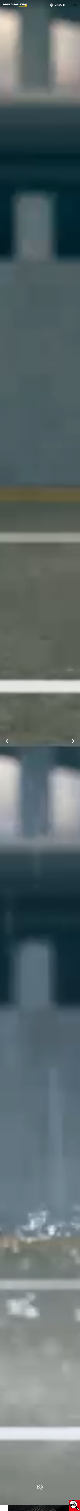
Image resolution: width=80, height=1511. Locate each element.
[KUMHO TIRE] (17, 5)
